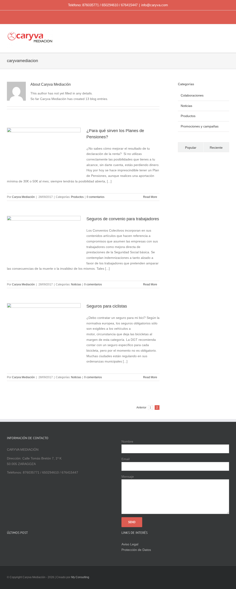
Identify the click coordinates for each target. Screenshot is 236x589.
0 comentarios (95, 197)
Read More (150, 197)
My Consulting (80, 577)
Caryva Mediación (23, 197)
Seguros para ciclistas (106, 306)
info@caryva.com (154, 5)
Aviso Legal (129, 544)
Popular (190, 147)
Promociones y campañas (199, 126)
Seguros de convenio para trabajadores (122, 219)
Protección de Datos (136, 550)
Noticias (76, 284)
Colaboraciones (192, 95)
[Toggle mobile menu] (227, 32)
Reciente (216, 147)
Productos (77, 197)
